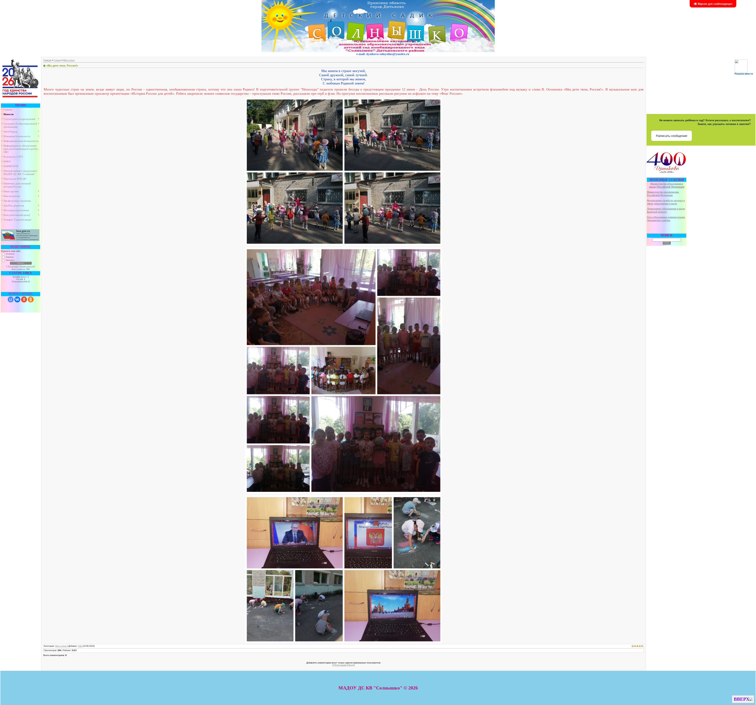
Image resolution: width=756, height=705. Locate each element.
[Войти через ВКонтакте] (17, 299)
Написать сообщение (671, 136)
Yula (80, 646)
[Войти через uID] (11, 299)
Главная (47, 60)
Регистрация (340, 665)
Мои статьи (69, 60)
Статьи (57, 60)
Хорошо (10, 257)
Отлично (10, 254)
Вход (350, 665)
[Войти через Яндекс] (24, 299)
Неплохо (10, 260)
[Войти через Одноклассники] (31, 299)
